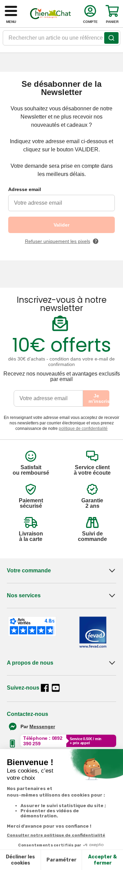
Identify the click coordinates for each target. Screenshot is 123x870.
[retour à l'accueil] (50, 13)
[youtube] (55, 687)
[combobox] (61, 40)
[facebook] (44, 687)
